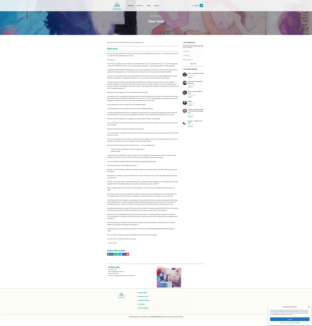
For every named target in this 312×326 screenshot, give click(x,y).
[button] (309, 307)
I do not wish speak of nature (196, 73)
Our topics (142, 304)
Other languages (144, 308)
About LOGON (143, 292)
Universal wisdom (144, 300)
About (149, 5)
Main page (131, 5)
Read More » (190, 77)
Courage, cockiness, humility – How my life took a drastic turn (195, 111)
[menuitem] (157, 5)
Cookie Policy (283, 322)
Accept (290, 319)
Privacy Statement (290, 322)
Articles (139, 5)
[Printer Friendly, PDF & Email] (112, 243)
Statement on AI (143, 296)
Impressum (297, 322)
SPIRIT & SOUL (157, 16)
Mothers (190, 101)
